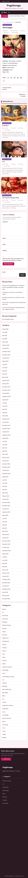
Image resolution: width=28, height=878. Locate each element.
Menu (5, 12)
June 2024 (4, 406)
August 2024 (5, 399)
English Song (5, 638)
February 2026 (5, 345)
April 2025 (4, 374)
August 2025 (5, 361)
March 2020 (5, 570)
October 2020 (5, 547)
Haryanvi (4, 660)
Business (4, 628)
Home (4, 22)
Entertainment (5, 641)
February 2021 (5, 534)
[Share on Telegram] (18, 77)
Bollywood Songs (10, 22)
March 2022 (5, 493)
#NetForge (18, 850)
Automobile (5, 615)
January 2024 (5, 422)
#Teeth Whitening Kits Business (10, 858)
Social (3, 712)
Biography (4, 622)
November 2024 (6, 390)
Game (3, 657)
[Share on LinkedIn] (21, 77)
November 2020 (6, 544)
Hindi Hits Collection (7, 667)
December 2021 (6, 502)
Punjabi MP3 (5, 708)
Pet (3, 699)
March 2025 (5, 377)
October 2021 (5, 509)
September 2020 (6, 550)
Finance (4, 651)
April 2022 (4, 489)
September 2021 (6, 512)
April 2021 (4, 528)
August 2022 (5, 476)
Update (4, 734)
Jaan (3, 161)
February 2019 (5, 595)
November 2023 (6, 428)
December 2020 (6, 541)
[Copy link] (4, 81)
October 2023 (5, 431)
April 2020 (4, 566)
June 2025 (4, 367)
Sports (3, 721)
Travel (3, 731)
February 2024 (5, 419)
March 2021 (5, 531)
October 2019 (5, 586)
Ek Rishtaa (5, 125)
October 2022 (5, 470)
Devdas (6, 88)
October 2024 (5, 393)
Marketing (4, 686)
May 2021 (4, 525)
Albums (4, 609)
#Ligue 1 (13, 867)
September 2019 (6, 589)
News (3, 695)
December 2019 (6, 579)
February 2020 (5, 573)
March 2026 (5, 342)
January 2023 (5, 460)
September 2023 (6, 435)
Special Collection (6, 718)
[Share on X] (11, 77)
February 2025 (5, 380)
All (2, 612)
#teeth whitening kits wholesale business (12, 861)
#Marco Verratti (18, 864)
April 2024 (4, 412)
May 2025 (4, 371)
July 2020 (4, 557)
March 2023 (5, 454)
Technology (5, 724)
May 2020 (4, 563)
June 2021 (4, 521)
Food (3, 654)
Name (4, 238)
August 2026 (5, 329)
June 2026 (4, 332)
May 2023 (4, 448)
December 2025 (6, 351)
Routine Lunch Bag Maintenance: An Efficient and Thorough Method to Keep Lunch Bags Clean (13, 287)
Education (4, 635)
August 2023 (5, 438)
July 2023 (4, 441)
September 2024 (6, 396)
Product (4, 702)
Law (3, 679)
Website (5, 250)
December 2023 (6, 425)
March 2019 (5, 592)
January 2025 (5, 383)
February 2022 (5, 496)
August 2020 (5, 553)
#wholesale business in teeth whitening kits (13, 855)
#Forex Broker (14, 853)
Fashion (4, 644)
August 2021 (5, 515)
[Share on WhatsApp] (14, 77)
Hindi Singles (5, 670)
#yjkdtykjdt (6, 867)
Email (4, 244)
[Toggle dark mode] (9, 12)
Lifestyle (4, 683)
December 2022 (6, 464)
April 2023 (4, 451)
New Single (5, 692)
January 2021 (5, 537)
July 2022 (4, 480)
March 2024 (5, 415)
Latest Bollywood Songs (8, 676)
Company (22, 95)
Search (4, 272)
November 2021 (6, 505)
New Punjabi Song (6, 689)
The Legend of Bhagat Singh (10, 197)
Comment (5, 221)
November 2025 (6, 354)
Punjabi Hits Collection (7, 705)
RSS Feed (7, 759)
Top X (3, 728)
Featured (4, 647)
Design (4, 631)
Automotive (5, 619)
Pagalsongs (14, 5)
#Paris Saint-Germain (8, 850)
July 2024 (4, 403)
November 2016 (6, 598)
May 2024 (4, 409)
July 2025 (4, 364)
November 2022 (6, 467)
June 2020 (4, 560)
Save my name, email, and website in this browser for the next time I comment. (13, 259)
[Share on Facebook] (8, 77)
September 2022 (6, 473)
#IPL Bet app (6, 853)
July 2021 (4, 518)
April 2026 (4, 338)
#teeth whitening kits (8, 864)
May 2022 (4, 486)
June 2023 (4, 444)
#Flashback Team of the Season (10, 870)
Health (3, 663)
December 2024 (6, 387)
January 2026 (5, 348)
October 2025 (5, 358)
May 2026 (4, 335)
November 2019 (6, 582)
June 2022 (4, 483)
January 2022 (5, 499)
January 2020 (5, 576)
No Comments (15, 32)
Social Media (5, 715)
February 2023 (5, 457)
